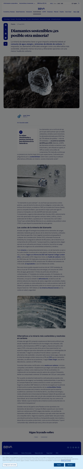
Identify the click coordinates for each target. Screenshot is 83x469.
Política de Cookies (66, 460)
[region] (41, 462)
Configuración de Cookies (9, 464)
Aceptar (59, 464)
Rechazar (70, 464)
